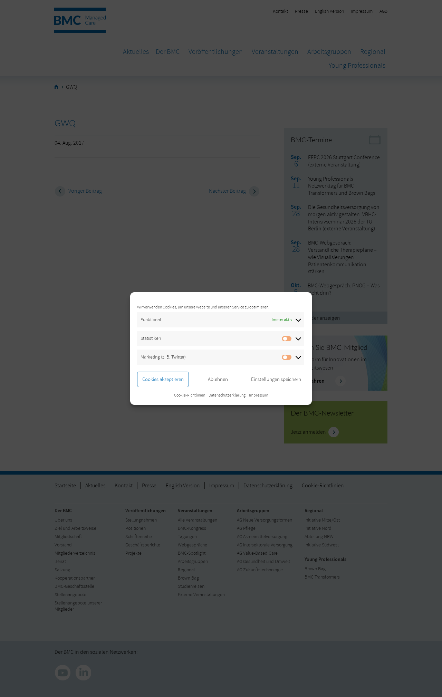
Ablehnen (218, 379)
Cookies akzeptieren (163, 379)
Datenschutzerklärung (227, 395)
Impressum (258, 395)
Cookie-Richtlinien (189, 395)
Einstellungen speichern (276, 379)
